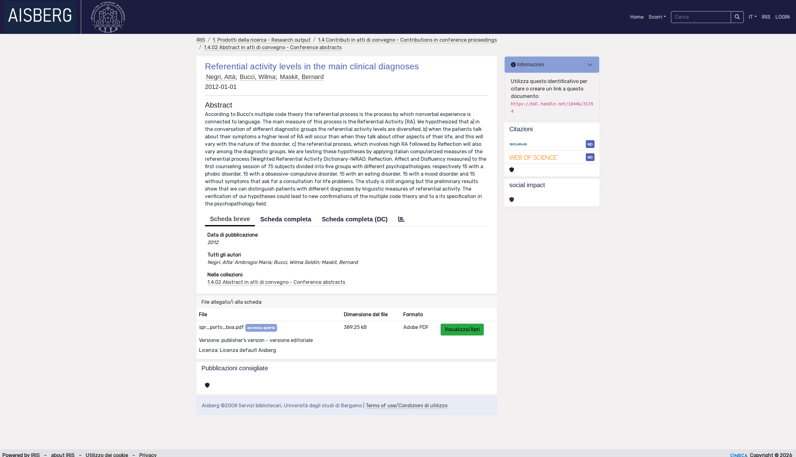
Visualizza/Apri (462, 329)
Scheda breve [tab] (230, 218)
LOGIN (782, 17)
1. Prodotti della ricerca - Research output (262, 40)
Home (637, 17)
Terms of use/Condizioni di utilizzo (406, 406)
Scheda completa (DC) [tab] (355, 219)
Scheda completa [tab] (285, 219)
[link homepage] (42, 17)
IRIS (766, 17)
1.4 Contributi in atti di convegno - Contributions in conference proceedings (407, 40)
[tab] (401, 219)
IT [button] (751, 17)
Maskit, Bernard (302, 76)
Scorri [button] (655, 17)
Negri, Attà (220, 76)
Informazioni (530, 64)
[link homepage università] (108, 17)
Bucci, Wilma (257, 76)
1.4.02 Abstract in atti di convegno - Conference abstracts (273, 47)
